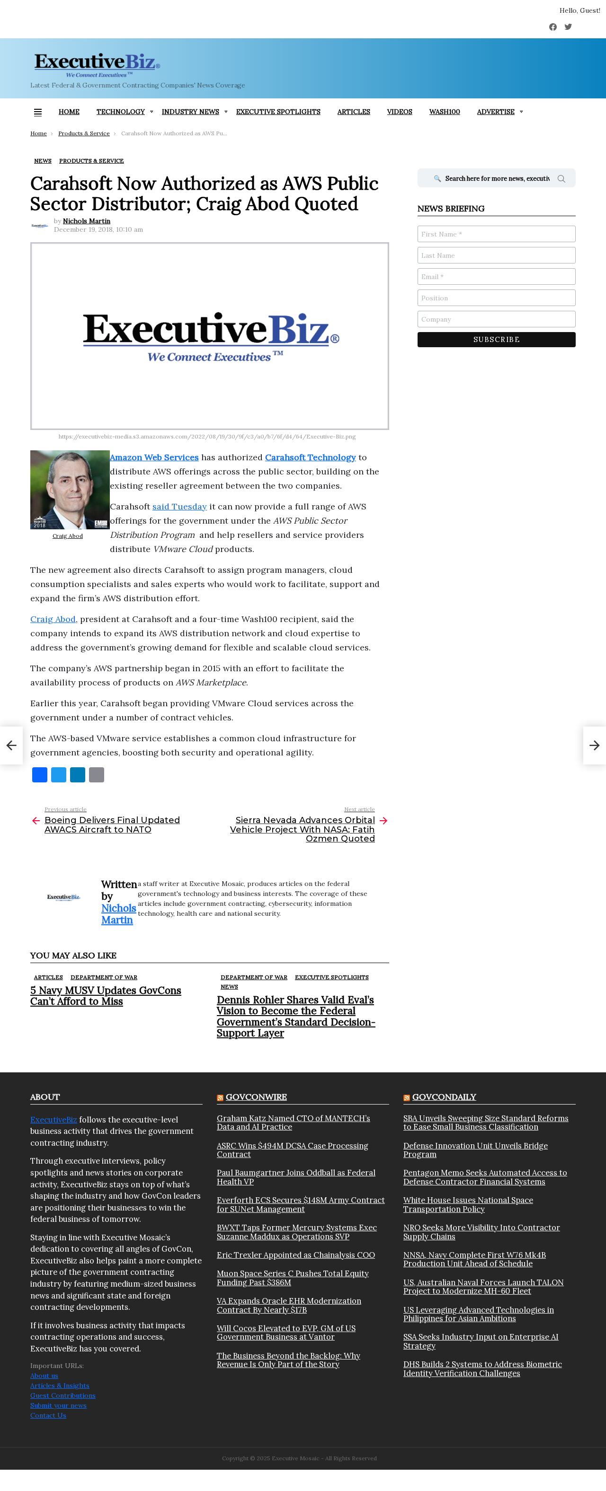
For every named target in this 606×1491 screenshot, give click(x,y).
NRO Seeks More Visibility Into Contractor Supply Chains (481, 1232)
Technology (121, 111)
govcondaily (444, 1096)
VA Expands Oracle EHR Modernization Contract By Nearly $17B (289, 1305)
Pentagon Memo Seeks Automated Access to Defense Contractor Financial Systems (485, 1177)
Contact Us (48, 1415)
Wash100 (444, 111)
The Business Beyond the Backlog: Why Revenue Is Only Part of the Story (288, 1360)
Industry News (190, 111)
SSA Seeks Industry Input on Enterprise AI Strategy (481, 1341)
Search (561, 180)
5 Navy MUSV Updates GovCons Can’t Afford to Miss (105, 996)
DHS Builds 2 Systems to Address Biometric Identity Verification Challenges (482, 1368)
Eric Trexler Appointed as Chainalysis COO (296, 1255)
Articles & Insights (59, 1385)
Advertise (496, 111)
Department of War (104, 977)
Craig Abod (68, 535)
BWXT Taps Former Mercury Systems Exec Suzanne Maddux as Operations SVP (297, 1232)
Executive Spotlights (278, 111)
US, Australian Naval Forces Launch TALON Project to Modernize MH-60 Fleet (483, 1287)
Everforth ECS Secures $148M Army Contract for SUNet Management (301, 1204)
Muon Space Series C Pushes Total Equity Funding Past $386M (293, 1278)
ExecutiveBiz (53, 1119)
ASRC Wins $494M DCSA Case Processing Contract (292, 1150)
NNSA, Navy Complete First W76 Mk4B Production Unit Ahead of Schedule (474, 1259)
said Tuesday (179, 506)
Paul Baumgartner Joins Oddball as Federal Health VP (296, 1177)
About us (44, 1375)
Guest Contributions (63, 1395)
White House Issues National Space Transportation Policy (468, 1204)
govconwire (256, 1096)
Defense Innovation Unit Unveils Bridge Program (475, 1150)
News (229, 986)
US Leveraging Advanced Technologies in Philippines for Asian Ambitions (478, 1314)
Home (69, 111)
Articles (354, 111)
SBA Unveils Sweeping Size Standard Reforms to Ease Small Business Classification (486, 1122)
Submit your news (58, 1405)
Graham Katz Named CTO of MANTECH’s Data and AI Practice (293, 1122)
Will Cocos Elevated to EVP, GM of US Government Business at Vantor (286, 1333)
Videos (399, 111)
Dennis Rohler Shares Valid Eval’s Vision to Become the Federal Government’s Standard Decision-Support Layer (296, 1016)
